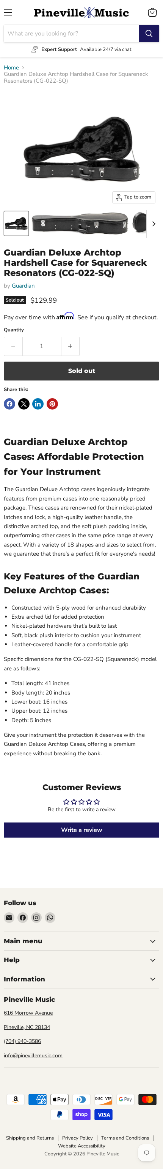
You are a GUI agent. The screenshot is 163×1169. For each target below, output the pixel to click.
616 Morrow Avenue (28, 1013)
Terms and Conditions (125, 1138)
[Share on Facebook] (9, 404)
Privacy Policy (77, 1138)
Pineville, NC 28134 (27, 1027)
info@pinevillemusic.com (33, 1055)
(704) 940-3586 (22, 1041)
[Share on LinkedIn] (38, 404)
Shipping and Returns (30, 1138)
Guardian (23, 286)
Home (11, 68)
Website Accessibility (81, 1146)
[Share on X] (24, 404)
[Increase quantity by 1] (70, 346)
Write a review (81, 830)
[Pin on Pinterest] (52, 404)
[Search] (149, 33)
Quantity (14, 330)
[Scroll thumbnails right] (152, 224)
